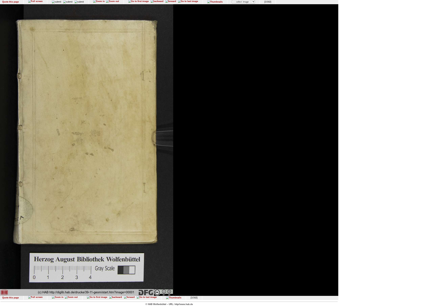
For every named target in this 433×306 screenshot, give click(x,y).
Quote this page (10, 2)
